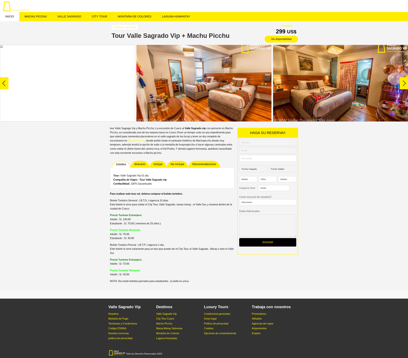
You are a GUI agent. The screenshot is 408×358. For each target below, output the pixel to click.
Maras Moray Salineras (169, 328)
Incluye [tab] (158, 164)
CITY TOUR (99, 16)
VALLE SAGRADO (69, 16)
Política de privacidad (216, 323)
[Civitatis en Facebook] (270, 353)
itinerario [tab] (139, 164)
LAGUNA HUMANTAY (176, 16)
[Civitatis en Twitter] (277, 353)
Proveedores (259, 313)
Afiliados (257, 318)
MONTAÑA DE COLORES (134, 16)
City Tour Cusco (165, 318)
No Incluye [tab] (177, 164)
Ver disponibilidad (281, 39)
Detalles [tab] (121, 164)
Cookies (208, 328)
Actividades (124, 27)
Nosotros (113, 313)
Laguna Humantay (166, 338)
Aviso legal (210, 318)
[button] (404, 83)
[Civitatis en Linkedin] (285, 353)
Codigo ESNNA (117, 328)
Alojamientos (259, 328)
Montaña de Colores (167, 333)
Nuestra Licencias (118, 333)
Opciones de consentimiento (220, 333)
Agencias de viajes (262, 323)
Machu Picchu (164, 323)
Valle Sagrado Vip (166, 313)
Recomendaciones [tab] (204, 164)
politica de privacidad (120, 338)
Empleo (256, 333)
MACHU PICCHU (36, 16)
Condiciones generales (217, 313)
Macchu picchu (136, 140)
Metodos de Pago (118, 318)
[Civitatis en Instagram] (292, 353)
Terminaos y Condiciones (122, 323)
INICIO (9, 16)
